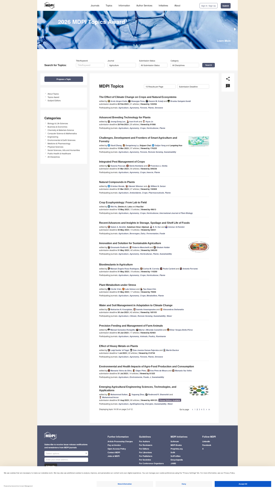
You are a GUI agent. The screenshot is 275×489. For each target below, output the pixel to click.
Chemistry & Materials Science (61, 130)
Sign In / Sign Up (208, 5)
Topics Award (53, 97)
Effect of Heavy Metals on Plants (118, 346)
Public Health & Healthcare (59, 153)
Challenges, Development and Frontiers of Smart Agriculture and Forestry (138, 139)
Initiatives (163, 5)
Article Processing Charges (120, 441)
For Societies (145, 459)
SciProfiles (175, 456)
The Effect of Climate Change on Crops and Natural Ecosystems (137, 97)
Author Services (144, 5)
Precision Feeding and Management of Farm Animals (131, 325)
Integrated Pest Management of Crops (122, 161)
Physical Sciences (55, 146)
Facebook (206, 445)
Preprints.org (177, 448)
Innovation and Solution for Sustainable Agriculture (130, 243)
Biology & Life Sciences (58, 123)
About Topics (53, 93)
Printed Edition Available (169, 400)
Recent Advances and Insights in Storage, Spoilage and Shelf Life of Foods (144, 222)
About (177, 5)
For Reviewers (145, 445)
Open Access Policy (117, 448)
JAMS (173, 463)
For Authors (144, 441)
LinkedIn (206, 441)
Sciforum (175, 441)
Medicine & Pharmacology (59, 143)
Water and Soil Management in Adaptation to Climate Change (136, 305)
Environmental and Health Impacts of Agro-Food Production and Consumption (146, 366)
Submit (225, 5)
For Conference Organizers (151, 463)
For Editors (144, 448)
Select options (52, 453)
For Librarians (145, 452)
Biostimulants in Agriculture (116, 264)
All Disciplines (54, 156)
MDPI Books (176, 445)
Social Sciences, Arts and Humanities (64, 150)
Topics (109, 5)
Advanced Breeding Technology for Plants (125, 117)
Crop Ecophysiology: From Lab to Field (123, 202)
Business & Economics (57, 126)
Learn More (224, 41)
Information (124, 5)
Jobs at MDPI (114, 456)
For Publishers (145, 456)
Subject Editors (54, 100)
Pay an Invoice (114, 445)
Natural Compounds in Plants (117, 182)
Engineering (53, 136)
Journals (95, 5)
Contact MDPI (114, 452)
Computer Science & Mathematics (62, 133)
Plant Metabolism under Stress (117, 285)
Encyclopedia (177, 459)
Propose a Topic (63, 79)
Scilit (173, 452)
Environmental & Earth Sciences (61, 140)
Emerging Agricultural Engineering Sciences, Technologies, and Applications (137, 388)
